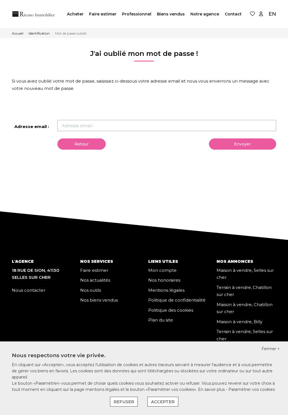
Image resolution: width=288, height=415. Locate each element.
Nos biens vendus (99, 300)
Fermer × (271, 348)
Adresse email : (31, 126)
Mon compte (162, 270)
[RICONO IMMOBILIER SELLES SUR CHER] (33, 14)
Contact (233, 14)
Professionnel (136, 14)
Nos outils (90, 290)
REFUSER (124, 401)
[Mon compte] (261, 14)
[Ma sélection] (252, 14)
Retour (82, 144)
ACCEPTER (163, 401)
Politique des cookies (170, 310)
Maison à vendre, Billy (239, 321)
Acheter (75, 14)
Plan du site (160, 320)
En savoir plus (212, 389)
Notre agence (204, 14)
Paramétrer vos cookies (251, 389)
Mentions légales (166, 290)
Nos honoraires (164, 280)
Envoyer (242, 144)
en (272, 14)
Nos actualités (95, 280)
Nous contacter (28, 290)
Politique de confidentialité (177, 300)
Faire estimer (102, 14)
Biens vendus (171, 14)
